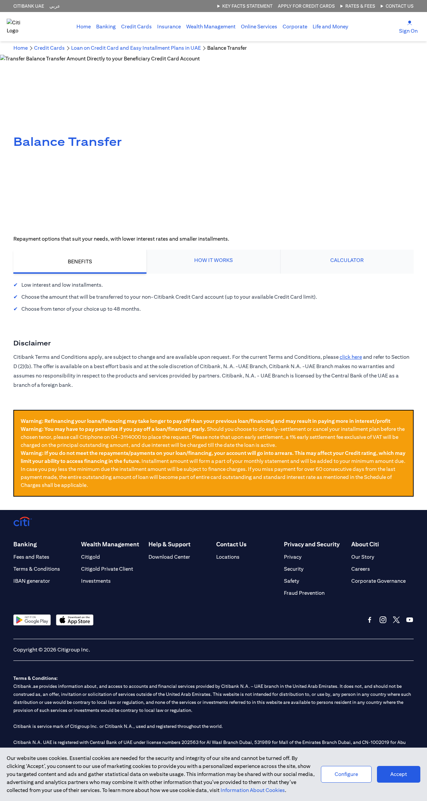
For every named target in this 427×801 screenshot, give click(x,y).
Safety (291, 581)
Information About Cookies (253, 790)
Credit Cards (136, 26)
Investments (96, 581)
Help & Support (169, 544)
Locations (228, 557)
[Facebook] (370, 620)
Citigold (90, 557)
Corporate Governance (378, 581)
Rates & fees (360, 6)
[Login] (410, 22)
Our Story (362, 557)
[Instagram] (383, 620)
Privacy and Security (312, 544)
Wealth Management (211, 26)
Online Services (259, 26)
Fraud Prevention (304, 593)
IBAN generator (31, 581)
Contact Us (400, 6)
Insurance (169, 26)
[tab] (106, 27)
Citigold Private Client (107, 569)
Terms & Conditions (36, 569)
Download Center (169, 557)
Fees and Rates (31, 557)
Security (294, 569)
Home (83, 26)
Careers (360, 569)
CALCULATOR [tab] (347, 260)
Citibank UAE (28, 6)
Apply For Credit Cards (306, 6)
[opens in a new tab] (32, 619)
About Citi (365, 544)
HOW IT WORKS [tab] (213, 260)
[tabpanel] (213, 297)
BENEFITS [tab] (80, 261)
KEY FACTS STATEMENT (247, 6)
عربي (54, 6)
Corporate (295, 26)
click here (351, 357)
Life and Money (330, 26)
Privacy (293, 557)
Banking (106, 26)
